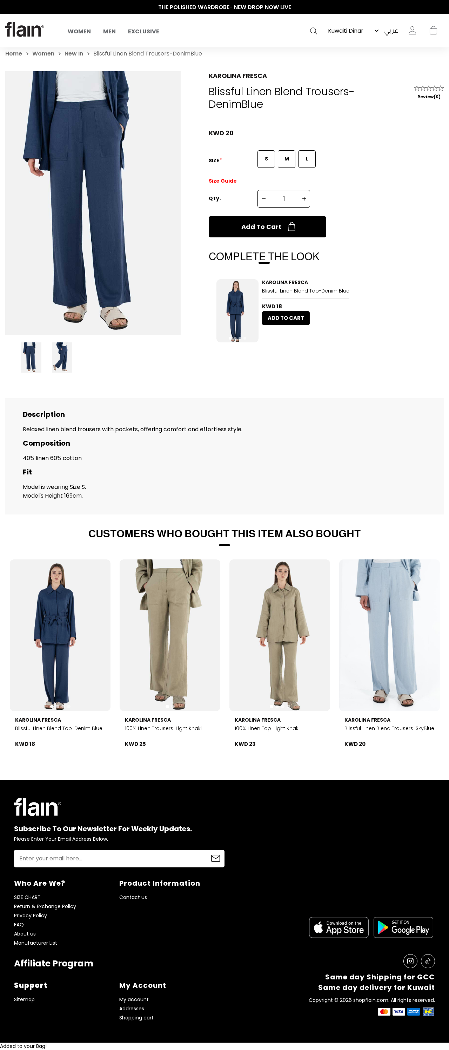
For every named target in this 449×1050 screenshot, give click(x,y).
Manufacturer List (35, 943)
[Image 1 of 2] (170, 635)
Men (109, 31)
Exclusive (143, 31)
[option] (224, 7)
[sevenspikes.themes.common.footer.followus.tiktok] (428, 961)
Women (79, 31)
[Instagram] (410, 961)
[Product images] (237, 310)
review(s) (429, 97)
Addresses (131, 1008)
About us (25, 934)
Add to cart (261, 226)
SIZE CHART (27, 897)
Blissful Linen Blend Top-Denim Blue (305, 290)
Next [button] (440, 7)
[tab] (230, 338)
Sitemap (24, 999)
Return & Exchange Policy (45, 906)
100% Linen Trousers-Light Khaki (163, 728)
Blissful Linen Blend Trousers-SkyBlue (389, 728)
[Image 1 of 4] (237, 310)
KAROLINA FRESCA (238, 75)
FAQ (19, 924)
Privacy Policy (30, 915)
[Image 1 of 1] (389, 635)
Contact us (133, 897)
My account (134, 999)
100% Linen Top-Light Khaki (267, 728)
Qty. (215, 198)
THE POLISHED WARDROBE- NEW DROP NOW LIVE (224, 7)
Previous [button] (8, 7)
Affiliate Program (53, 963)
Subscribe (215, 858)
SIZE (214, 160)
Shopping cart (433, 30)
